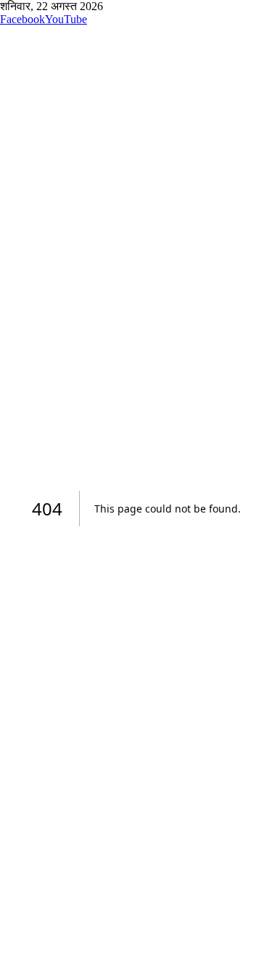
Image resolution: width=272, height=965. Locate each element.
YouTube (66, 19)
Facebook (22, 19)
